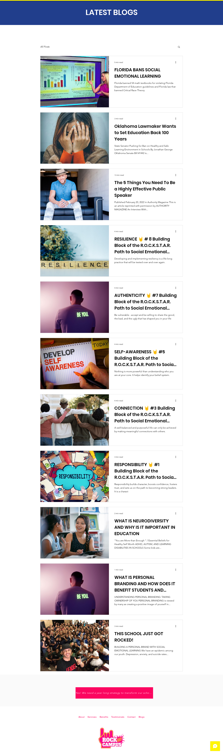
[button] (178, 47)
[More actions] (177, 62)
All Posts (44, 46)
